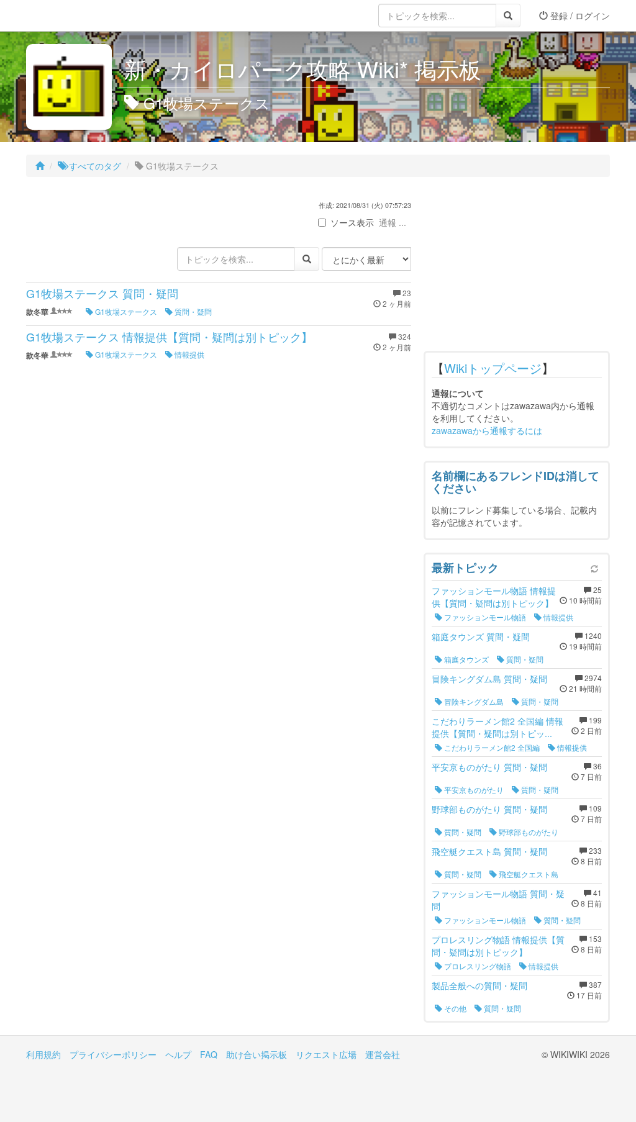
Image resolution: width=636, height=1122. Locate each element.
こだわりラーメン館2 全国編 (491, 747)
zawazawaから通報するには (487, 430)
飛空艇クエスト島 (527, 874)
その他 (454, 1008)
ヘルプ (178, 1054)
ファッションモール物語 (484, 617)
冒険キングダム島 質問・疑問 (489, 678)
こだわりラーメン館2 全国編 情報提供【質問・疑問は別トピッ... (497, 727)
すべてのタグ (93, 166)
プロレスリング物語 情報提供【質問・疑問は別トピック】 (498, 945)
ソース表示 (352, 222)
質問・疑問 (192, 311)
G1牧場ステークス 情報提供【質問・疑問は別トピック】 (169, 336)
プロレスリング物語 (476, 966)
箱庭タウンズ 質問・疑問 (481, 636)
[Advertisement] (517, 267)
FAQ (208, 1054)
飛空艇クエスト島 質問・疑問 (489, 851)
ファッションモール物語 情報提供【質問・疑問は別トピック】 (494, 596)
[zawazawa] (76, 15)
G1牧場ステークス (125, 311)
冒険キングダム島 (473, 701)
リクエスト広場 (326, 1054)
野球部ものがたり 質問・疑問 (489, 809)
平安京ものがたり (473, 789)
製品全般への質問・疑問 (479, 985)
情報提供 (188, 354)
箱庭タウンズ (465, 659)
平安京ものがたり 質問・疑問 (489, 767)
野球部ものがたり (527, 831)
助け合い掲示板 (256, 1054)
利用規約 (43, 1054)
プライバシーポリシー (113, 1054)
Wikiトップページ (493, 368)
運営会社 (382, 1054)
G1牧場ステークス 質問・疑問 (102, 293)
